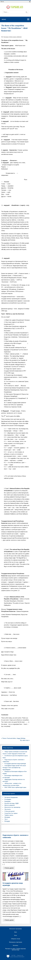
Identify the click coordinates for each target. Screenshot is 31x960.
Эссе (5, 819)
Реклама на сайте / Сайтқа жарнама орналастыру (15, 949)
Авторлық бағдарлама (11, 797)
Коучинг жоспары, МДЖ (11, 803)
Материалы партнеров (15, 942)
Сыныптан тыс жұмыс (11, 813)
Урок (15, 932)
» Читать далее (9, 868)
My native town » (25, 740)
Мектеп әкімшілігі (9, 805)
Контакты (15, 945)
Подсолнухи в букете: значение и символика (15, 836)
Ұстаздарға (7, 799)
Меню (2, 1)
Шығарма (7, 817)
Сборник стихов (15, 938)
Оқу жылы (7, 809)
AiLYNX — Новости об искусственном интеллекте (17, 956)
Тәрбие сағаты (8, 815)
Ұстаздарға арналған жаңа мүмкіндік (15, 763)
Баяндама (7, 801)
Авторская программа (15, 928)
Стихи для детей (9, 811)
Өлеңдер (7, 821)
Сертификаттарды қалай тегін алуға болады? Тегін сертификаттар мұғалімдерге (14, 767)
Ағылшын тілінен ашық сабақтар (12, 36)
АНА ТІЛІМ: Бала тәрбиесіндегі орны (15, 787)
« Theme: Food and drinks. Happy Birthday (13, 738)
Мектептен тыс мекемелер (12, 807)
